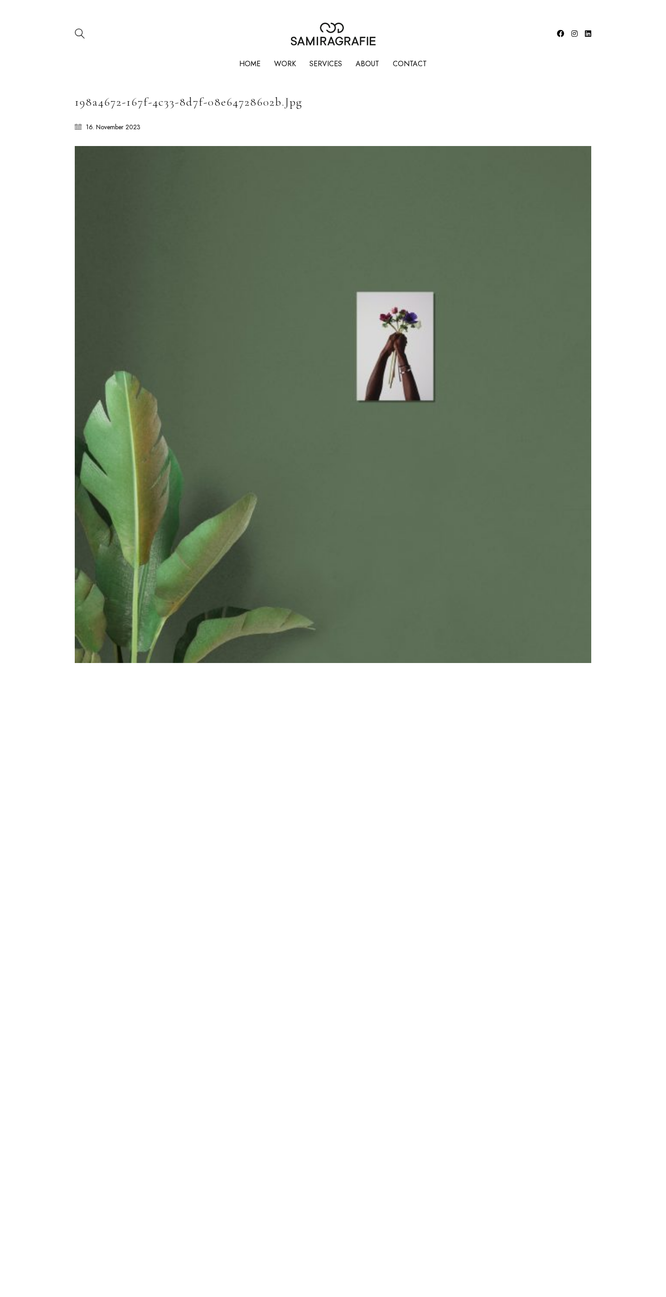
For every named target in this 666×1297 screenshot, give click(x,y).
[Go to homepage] (333, 34)
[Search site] (80, 35)
